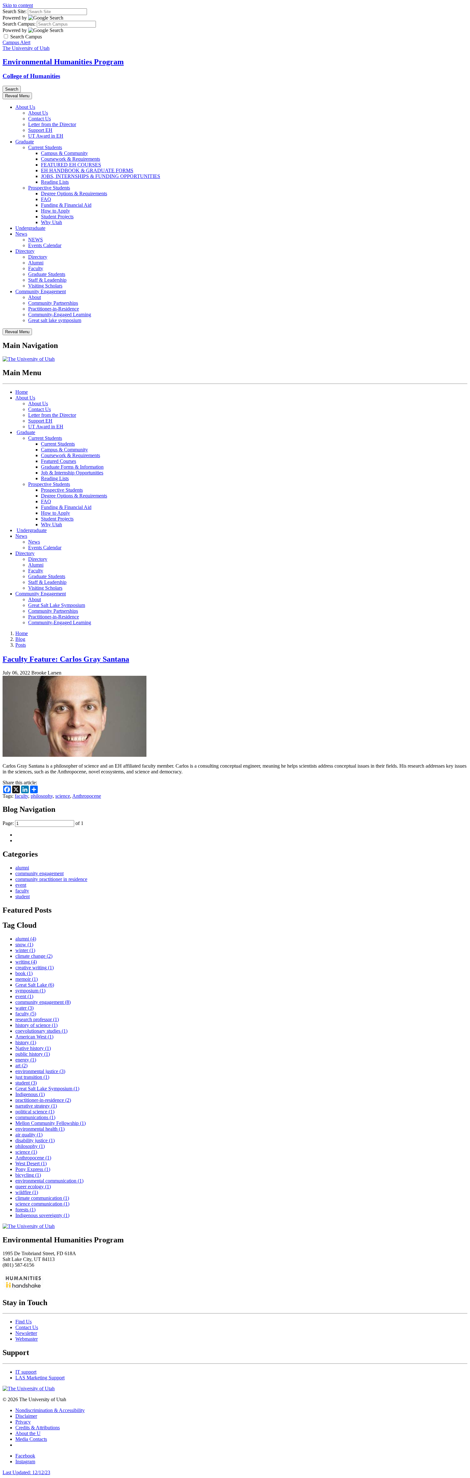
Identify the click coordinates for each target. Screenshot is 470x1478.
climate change (33, 956)
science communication (42, 1204)
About (34, 297)
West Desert (31, 1163)
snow (24, 944)
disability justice (35, 1140)
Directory (25, 251)
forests (25, 1209)
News (21, 234)
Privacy (23, 1422)
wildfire (26, 1192)
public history (32, 1054)
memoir (26, 979)
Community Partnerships (53, 303)
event (20, 885)
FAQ (46, 199)
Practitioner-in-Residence (53, 308)
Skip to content (18, 5)
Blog (20, 639)
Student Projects (57, 216)
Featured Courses (58, 461)
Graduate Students (46, 274)
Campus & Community (64, 153)
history (25, 1042)
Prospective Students (49, 187)
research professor (37, 1019)
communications (35, 1117)
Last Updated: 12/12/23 (26, 1472)
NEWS (35, 239)
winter (25, 950)
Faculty (35, 268)
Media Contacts (31, 1439)
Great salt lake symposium (54, 320)
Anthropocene (86, 796)
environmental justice (40, 1071)
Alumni (35, 262)
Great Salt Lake (34, 985)
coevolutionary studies (41, 1031)
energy (25, 1059)
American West (34, 1036)
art (21, 1065)
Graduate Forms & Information (72, 467)
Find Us (23, 1321)
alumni (22, 867)
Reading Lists (55, 182)
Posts (20, 645)
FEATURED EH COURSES (71, 164)
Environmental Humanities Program (63, 62)
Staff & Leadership (47, 280)
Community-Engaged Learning (59, 314)
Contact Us (39, 118)
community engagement (39, 873)
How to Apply (55, 211)
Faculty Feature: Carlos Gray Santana (66, 659)
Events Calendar (44, 245)
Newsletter (26, 1333)
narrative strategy (36, 1106)
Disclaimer (26, 1416)
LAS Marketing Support (40, 1377)
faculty (21, 796)
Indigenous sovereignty (42, 1215)
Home (21, 392)
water (24, 1008)
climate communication (42, 1198)
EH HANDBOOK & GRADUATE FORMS (87, 170)
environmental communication (49, 1180)
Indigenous (30, 1094)
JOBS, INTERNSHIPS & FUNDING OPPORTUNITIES (100, 176)
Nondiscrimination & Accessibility (50, 1410)
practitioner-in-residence (43, 1100)
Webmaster (26, 1339)
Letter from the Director (52, 124)
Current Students (45, 147)
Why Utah (51, 222)
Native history (33, 1048)
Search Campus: (19, 24)
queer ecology (33, 1186)
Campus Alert (16, 42)
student (22, 896)
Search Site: (15, 11)
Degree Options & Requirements (74, 193)
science (62, 796)
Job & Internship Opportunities (72, 472)
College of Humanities (31, 76)
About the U (28, 1433)
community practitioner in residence (51, 879)
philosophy (42, 796)
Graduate (24, 141)
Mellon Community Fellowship (50, 1123)
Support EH (40, 130)
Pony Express (32, 1169)
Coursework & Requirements (70, 159)
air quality (29, 1134)
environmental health (40, 1129)
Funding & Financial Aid (66, 205)
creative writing (34, 967)
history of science (36, 1025)
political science (34, 1111)
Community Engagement (40, 291)
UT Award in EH (45, 136)
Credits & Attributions (37, 1427)
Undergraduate (30, 228)
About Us (25, 107)
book (24, 973)
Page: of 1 (43, 823)
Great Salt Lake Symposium (56, 605)
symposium (30, 990)
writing (26, 962)
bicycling (28, 1175)
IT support (25, 1372)
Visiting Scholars (45, 285)
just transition (32, 1077)
